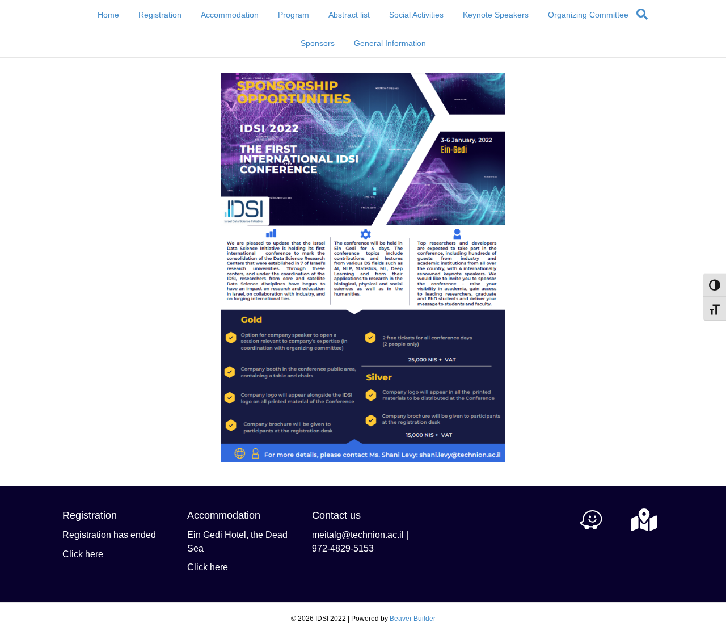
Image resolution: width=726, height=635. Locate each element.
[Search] (642, 14)
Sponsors (318, 43)
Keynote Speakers (496, 14)
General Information (390, 43)
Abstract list (349, 14)
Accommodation (230, 14)
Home (108, 14)
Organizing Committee (588, 14)
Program (293, 14)
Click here (83, 554)
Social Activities (416, 14)
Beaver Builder (413, 619)
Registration (160, 14)
